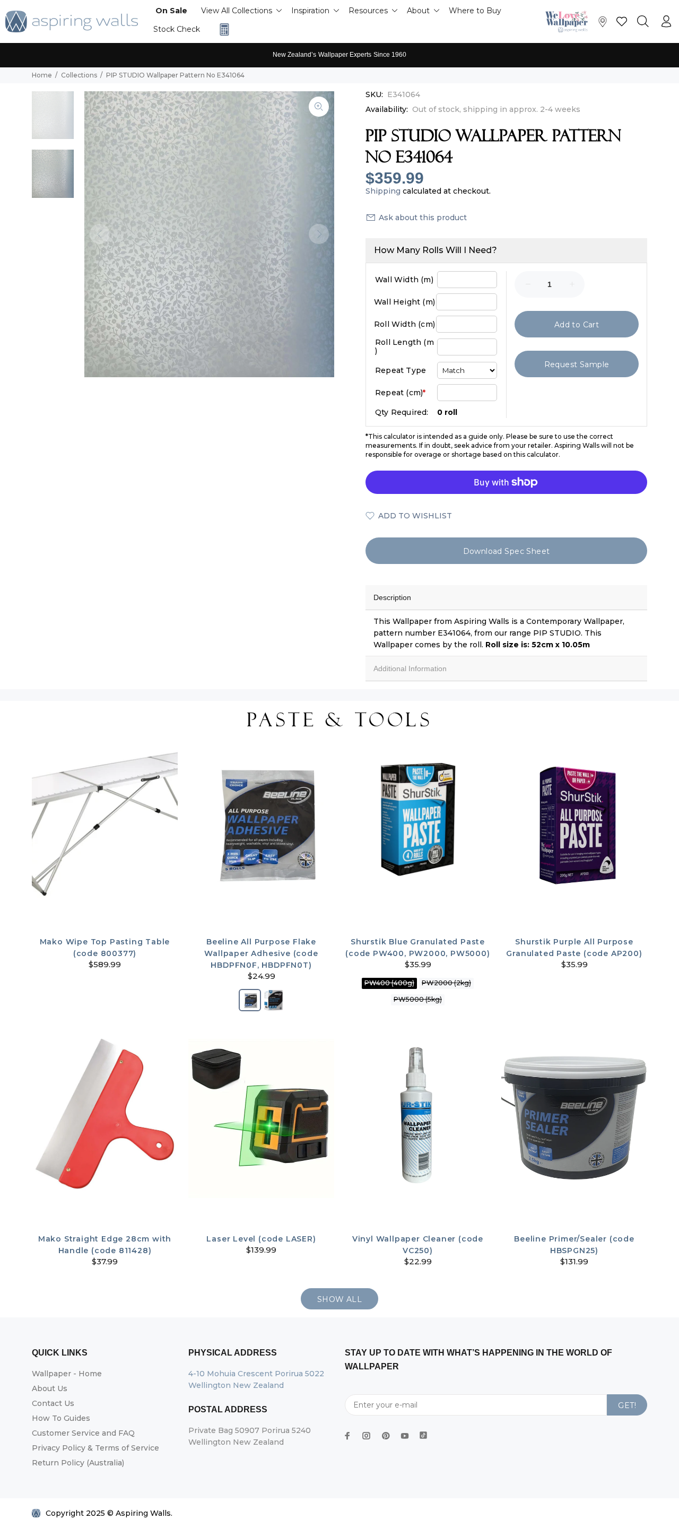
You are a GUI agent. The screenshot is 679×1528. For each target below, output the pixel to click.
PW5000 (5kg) (418, 999)
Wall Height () (404, 302)
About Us (49, 1388)
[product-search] (643, 21)
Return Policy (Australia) (78, 1463)
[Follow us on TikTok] (423, 1433)
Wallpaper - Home (67, 1373)
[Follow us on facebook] (347, 1436)
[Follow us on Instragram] (569, 21)
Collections (79, 75)
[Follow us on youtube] (405, 1436)
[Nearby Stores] (602, 24)
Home (42, 75)
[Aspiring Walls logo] (71, 21)
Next (319, 234)
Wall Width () (404, 279)
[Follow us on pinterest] (386, 1436)
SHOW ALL (339, 1299)
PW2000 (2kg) (446, 983)
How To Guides (61, 1418)
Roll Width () (404, 324)
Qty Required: (402, 412)
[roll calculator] (222, 29)
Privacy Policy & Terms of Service (95, 1448)
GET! (627, 1405)
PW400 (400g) (389, 983)
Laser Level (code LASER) (261, 1239)
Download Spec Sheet (506, 551)
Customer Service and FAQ (83, 1433)
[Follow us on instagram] (366, 1436)
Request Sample (577, 364)
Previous (100, 234)
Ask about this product (423, 217)
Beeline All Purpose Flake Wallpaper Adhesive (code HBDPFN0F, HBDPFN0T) (261, 953)
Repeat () (400, 392)
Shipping (383, 191)
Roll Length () (404, 346)
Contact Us (53, 1403)
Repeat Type (400, 370)
